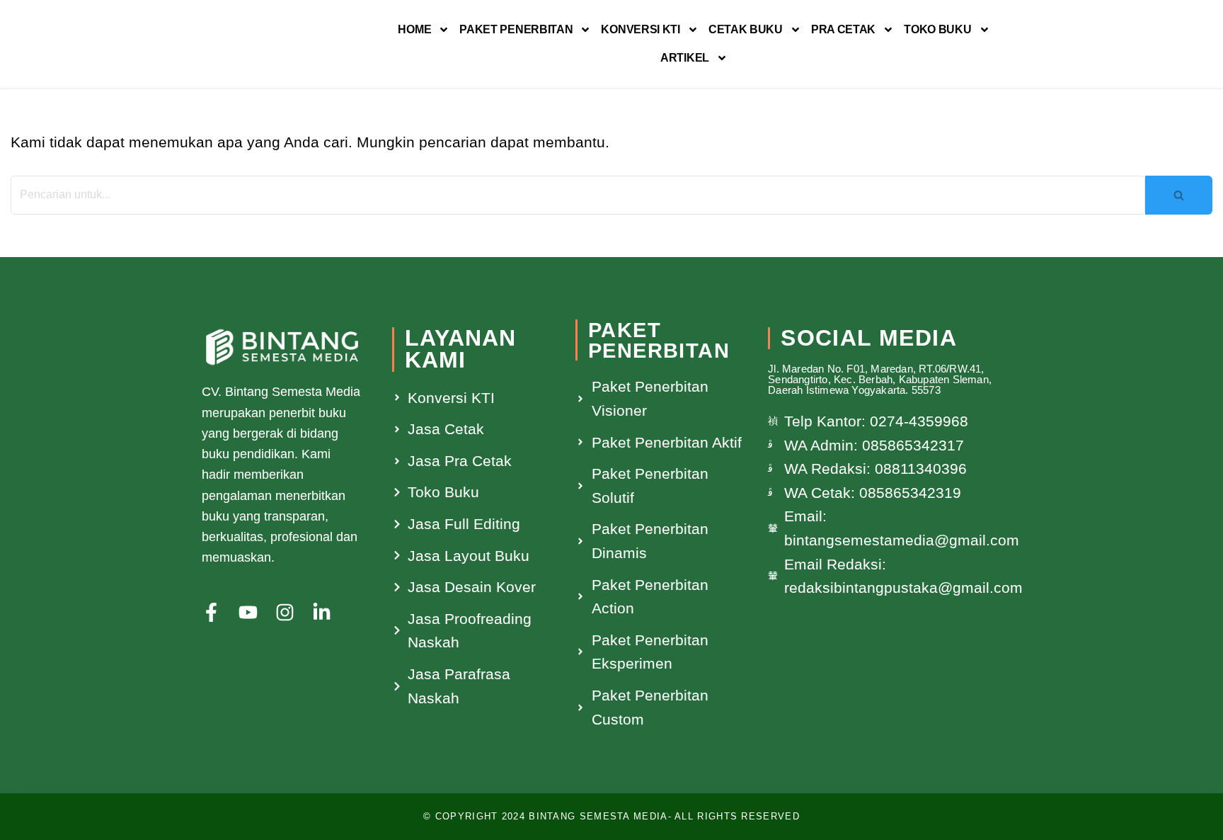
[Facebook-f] (211, 612)
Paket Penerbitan (516, 29)
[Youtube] (248, 612)
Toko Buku (937, 29)
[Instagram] (284, 612)
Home (414, 29)
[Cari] (1178, 195)
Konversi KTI (640, 29)
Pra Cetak (843, 29)
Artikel (684, 58)
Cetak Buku (745, 29)
